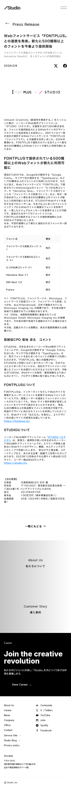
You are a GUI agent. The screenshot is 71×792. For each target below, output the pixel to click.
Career (8, 710)
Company (9, 720)
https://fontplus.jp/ (17, 421)
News (7, 715)
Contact (8, 730)
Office (7, 725)
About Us (9, 705)
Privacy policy (11, 745)
